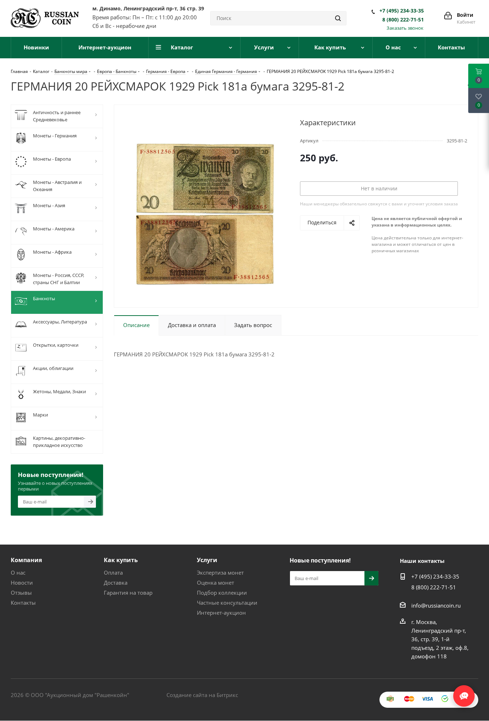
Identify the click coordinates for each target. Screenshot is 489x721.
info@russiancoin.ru (436, 605)
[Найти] (338, 18)
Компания (26, 560)
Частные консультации (227, 602)
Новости (22, 582)
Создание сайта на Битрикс (202, 694)
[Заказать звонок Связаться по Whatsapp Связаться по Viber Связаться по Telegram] (464, 692)
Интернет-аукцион (221, 612)
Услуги (207, 560)
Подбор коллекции (222, 592)
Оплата (113, 572)
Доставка (115, 582)
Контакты (23, 602)
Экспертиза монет (220, 572)
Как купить (121, 560)
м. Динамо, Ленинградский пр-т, (148, 8)
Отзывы (21, 592)
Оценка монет (215, 582)
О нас (18, 572)
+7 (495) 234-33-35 (401, 11)
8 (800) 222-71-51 (403, 19)
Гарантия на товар (128, 592)
